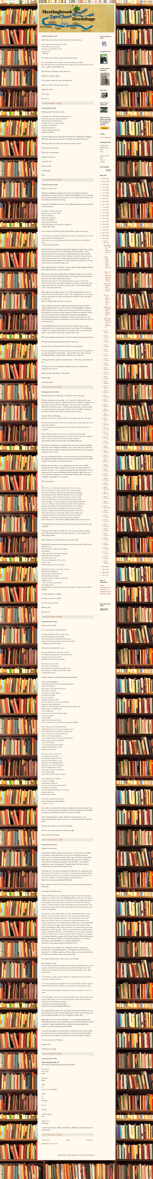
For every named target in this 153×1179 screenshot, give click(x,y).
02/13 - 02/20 (105, 534)
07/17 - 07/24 (105, 433)
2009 (104, 227)
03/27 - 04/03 (105, 507)
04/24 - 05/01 (105, 488)
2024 (104, 184)
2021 (104, 193)
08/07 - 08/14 (105, 419)
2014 (104, 213)
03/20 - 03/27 (105, 511)
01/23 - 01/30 (105, 548)
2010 (104, 224)
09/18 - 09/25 (105, 391)
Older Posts (89, 1140)
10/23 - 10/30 (105, 368)
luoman (80, 1155)
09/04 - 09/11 (105, 401)
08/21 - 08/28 (105, 410)
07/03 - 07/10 (105, 442)
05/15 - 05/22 (105, 474)
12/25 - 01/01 (105, 242)
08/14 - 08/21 (105, 415)
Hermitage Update (105, 594)
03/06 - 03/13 (105, 520)
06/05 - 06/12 (105, 461)
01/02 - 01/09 (105, 562)
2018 (104, 201)
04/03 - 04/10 (105, 502)
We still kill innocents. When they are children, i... (107, 288)
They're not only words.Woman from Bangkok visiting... (107, 276)
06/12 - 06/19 (105, 456)
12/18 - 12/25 (105, 332)
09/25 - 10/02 (105, 387)
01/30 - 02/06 (105, 544)
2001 (104, 575)
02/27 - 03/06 (105, 525)
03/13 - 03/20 (105, 516)
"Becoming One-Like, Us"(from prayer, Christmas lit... (107, 322)
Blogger (92, 1155)
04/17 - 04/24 (105, 493)
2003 (104, 569)
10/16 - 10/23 (105, 373)
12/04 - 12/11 (105, 341)
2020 (104, 196)
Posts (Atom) (54, 1144)
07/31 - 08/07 (105, 424)
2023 (104, 187)
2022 (104, 190)
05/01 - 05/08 (105, 484)
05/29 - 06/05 (105, 465)
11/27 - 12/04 (105, 345)
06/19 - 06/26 (105, 451)
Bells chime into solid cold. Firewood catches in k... (107, 249)
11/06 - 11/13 (105, 359)
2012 (104, 218)
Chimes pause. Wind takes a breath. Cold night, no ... (107, 263)
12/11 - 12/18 (105, 336)
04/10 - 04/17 (105, 497)
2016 (104, 207)
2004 (104, 567)
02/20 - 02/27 (105, 530)
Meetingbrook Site (105, 587)
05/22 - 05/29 (105, 470)
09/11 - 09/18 (105, 396)
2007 (104, 233)
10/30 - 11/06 (105, 364)
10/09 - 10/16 (105, 378)
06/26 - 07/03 (105, 447)
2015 (104, 210)
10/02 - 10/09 (105, 382)
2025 (104, 181)
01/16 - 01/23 (105, 553)
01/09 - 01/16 (105, 557)
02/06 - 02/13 (105, 539)
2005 (104, 238)
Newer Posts (45, 1140)
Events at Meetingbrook (104, 590)
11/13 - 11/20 (105, 355)
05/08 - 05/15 (105, 479)
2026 (104, 179)
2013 (104, 216)
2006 (104, 236)
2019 (104, 198)
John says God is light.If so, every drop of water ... (107, 299)
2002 (104, 572)
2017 (104, 204)
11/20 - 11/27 (105, 350)
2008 (104, 230)
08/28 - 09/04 (105, 405)
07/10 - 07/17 (105, 437)
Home (68, 1140)
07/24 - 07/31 (105, 428)
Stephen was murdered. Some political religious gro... (107, 311)
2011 (104, 221)
